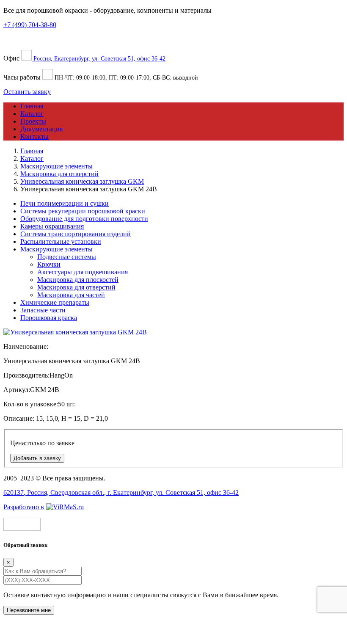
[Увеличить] (75, 332)
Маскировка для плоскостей (77, 279)
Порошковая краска (48, 317)
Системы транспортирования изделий (75, 233)
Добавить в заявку (37, 458)
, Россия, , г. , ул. (121, 492)
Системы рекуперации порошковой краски (82, 211)
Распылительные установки (60, 241)
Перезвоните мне (29, 610)
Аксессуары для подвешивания (82, 272)
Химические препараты (54, 302)
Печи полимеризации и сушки (64, 203)
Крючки (49, 264)
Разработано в (23, 506)
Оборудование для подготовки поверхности (84, 218)
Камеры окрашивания (52, 226)
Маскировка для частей (71, 294)
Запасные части (43, 310)
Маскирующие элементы (56, 249)
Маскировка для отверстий (76, 287)
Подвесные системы (66, 256)
